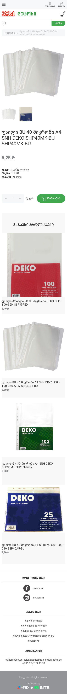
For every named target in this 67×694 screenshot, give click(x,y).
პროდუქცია (10, 33)
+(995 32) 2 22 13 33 (33, 663)
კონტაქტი (34, 640)
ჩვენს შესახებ (33, 620)
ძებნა (58, 23)
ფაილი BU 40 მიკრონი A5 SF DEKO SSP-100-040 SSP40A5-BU (33, 546)
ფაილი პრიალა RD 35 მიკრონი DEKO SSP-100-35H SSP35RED (31, 302)
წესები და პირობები (33, 630)
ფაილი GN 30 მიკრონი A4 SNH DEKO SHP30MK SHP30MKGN (27, 465)
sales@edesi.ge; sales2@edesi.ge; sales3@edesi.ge (33, 659)
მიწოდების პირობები (33, 625)
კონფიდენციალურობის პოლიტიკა (33, 635)
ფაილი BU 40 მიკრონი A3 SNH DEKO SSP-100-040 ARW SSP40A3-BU (31, 384)
